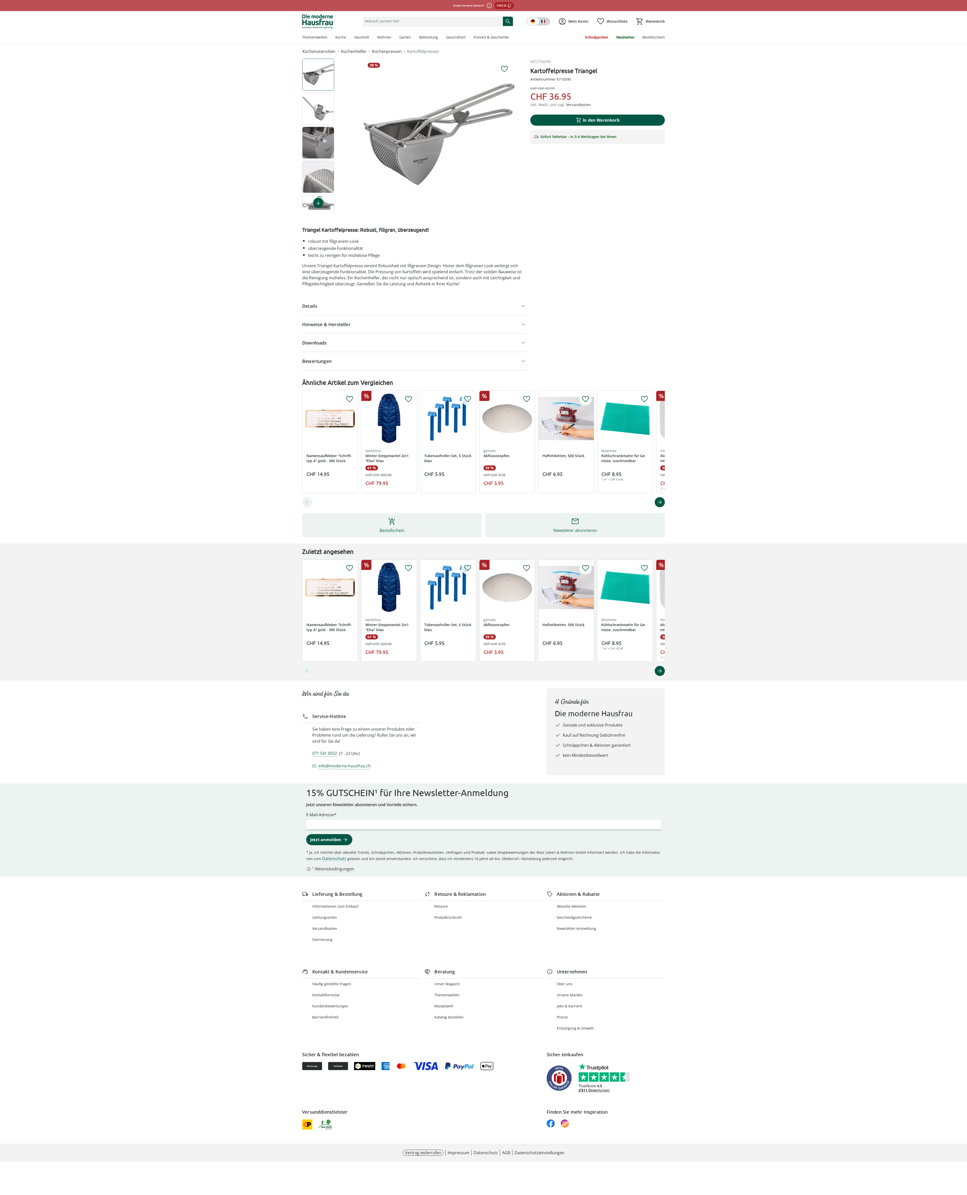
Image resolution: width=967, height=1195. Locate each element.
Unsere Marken (570, 995)
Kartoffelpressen (423, 51)
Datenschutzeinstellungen (539, 1152)
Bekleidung (428, 37)
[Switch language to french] (538, 21)
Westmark (540, 61)
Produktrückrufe (448, 917)
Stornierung (322, 939)
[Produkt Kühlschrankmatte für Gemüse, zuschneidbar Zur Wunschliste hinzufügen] (644, 399)
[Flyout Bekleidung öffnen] (440, 38)
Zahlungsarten (324, 917)
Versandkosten (324, 928)
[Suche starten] (508, 21)
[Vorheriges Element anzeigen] (307, 502)
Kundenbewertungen (330, 1006)
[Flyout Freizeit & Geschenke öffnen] (511, 38)
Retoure (441, 906)
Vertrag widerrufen (423, 1152)
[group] (439, 134)
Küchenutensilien (318, 51)
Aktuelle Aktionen (571, 906)
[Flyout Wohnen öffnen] (393, 38)
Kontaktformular (326, 995)
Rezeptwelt (443, 1006)
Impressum (458, 1152)
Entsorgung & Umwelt (575, 1028)
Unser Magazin (447, 983)
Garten (405, 37)
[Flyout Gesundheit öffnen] (468, 38)
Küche (340, 37)
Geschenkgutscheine (574, 917)
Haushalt (361, 37)
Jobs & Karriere (569, 1006)
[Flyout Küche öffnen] (348, 38)
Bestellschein (653, 37)
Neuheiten (625, 37)
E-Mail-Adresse (320, 814)
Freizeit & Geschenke (491, 37)
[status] (432, 21)
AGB (506, 1152)
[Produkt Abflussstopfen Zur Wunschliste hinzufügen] (526, 399)
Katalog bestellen (449, 1017)
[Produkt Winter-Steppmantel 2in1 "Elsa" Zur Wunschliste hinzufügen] (408, 399)
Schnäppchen (596, 37)
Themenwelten (314, 37)
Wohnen (384, 37)
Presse (562, 1017)
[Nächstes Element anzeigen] (318, 203)
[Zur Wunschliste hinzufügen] (504, 69)
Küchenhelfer (353, 51)
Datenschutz (334, 858)
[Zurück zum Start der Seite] (961, 1159)
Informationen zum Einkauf (335, 906)
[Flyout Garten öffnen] (413, 38)
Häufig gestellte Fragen (331, 983)
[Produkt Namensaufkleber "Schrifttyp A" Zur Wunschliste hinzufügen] (349, 399)
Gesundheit (456, 37)
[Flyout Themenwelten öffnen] (329, 38)
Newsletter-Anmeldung (576, 928)
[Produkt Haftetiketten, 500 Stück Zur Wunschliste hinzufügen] (585, 399)
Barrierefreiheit (325, 1017)
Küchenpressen (387, 51)
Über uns (564, 983)
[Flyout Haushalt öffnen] (371, 38)
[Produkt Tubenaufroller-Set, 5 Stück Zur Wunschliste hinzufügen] (467, 399)
